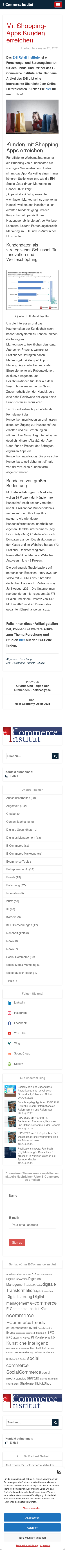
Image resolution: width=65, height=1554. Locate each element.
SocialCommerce (23, 1371)
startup (33, 1378)
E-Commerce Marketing (21, 853)
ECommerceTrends (25, 1322)
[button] (59, 1472)
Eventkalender (45, 1328)
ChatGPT (47, 1274)
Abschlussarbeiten (18, 798)
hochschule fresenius (24, 1332)
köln (54, 1337)
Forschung (25, 659)
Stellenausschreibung (20, 973)
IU (7, 909)
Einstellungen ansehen (32, 1537)
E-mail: (14, 1217)
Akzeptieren (32, 1517)
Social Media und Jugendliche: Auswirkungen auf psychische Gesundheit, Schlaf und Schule (35, 1090)
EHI (8, 663)
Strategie (27, 1383)
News (10, 941)
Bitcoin (39, 1274)
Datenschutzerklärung (27, 1545)
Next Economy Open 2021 (32, 702)
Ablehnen (32, 1527)
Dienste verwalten (31, 1508)
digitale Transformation (31, 1287)
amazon (27, 1274)
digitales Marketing (34, 1285)
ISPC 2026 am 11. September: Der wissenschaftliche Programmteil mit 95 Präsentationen (38, 1136)
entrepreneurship (17, 1327)
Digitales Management (20, 837)
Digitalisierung (19, 1296)
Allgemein (11, 659)
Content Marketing (18, 821)
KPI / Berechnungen (19, 925)
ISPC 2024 (12, 1337)
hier (48, 89)
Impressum (45, 1545)
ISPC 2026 (25, 1337)
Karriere (11, 917)
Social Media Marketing (21, 965)
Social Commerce (17, 957)
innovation (40, 1332)
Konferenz (43, 1337)
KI (32, 1337)
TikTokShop (42, 1383)
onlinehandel (42, 1352)
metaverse (24, 1348)
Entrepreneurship (17, 869)
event (33, 1327)
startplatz (21, 1378)
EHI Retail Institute (26, 57)
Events (10, 877)
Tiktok (10, 981)
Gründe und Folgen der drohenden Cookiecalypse (32, 686)
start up (43, 1378)
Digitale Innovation (17, 1279)
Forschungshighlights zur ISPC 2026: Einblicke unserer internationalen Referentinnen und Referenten (39, 1105)
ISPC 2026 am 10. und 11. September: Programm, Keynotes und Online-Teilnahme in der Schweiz (39, 1121)
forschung (18, 663)
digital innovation (44, 1291)
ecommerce (20, 1315)
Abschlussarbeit (14, 1274)
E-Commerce (14, 845)
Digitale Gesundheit (19, 829)
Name (13, 1195)
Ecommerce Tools (17, 861)
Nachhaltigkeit (15, 933)
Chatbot (11, 813)
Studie (41, 663)
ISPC (9, 901)
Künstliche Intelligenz (27, 1343)
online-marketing (23, 1352)
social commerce (22, 1361)
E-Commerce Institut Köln (26, 1308)
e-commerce (43, 1302)
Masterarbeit (12, 1348)
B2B (34, 1274)
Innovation (13, 893)
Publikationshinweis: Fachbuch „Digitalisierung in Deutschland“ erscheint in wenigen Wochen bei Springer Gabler (36, 1154)
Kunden (31, 663)
